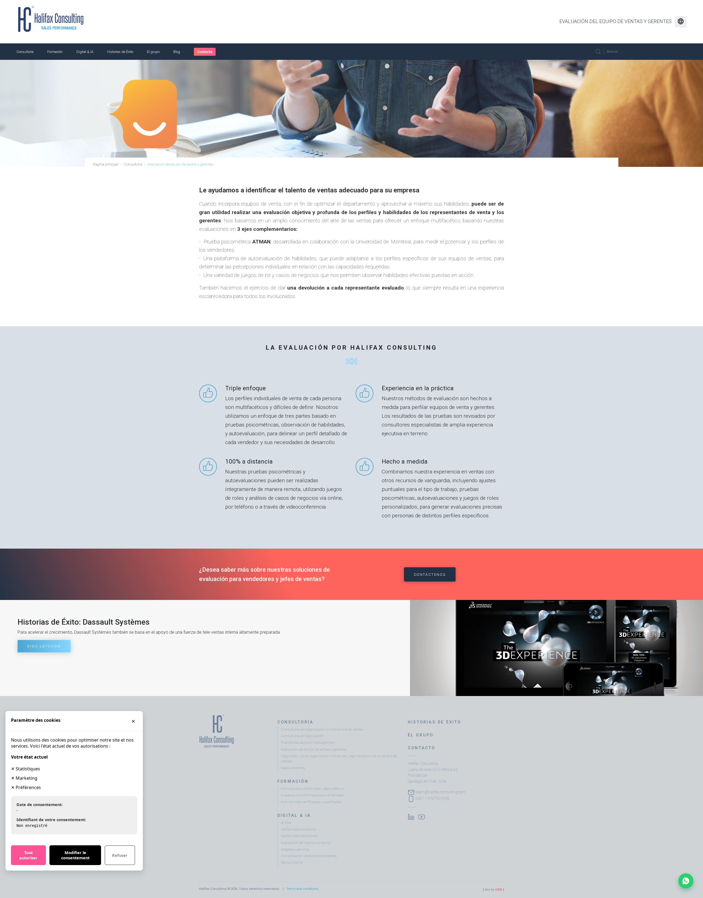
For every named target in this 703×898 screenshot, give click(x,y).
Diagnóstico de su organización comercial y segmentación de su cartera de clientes (339, 758)
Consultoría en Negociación (302, 736)
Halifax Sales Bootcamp (299, 836)
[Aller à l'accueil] (50, 19)
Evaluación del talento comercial (306, 843)
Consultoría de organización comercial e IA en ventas (322, 729)
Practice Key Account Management (308, 742)
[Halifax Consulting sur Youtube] (421, 816)
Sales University (293, 768)
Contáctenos (430, 574)
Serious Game (292, 862)
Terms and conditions (302, 889)
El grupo (153, 52)
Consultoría (25, 52)
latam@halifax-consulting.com (440, 792)
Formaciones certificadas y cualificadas (311, 802)
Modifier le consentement (75, 855)
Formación (55, 52)
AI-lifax (286, 823)
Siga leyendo (44, 646)
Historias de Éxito (120, 52)
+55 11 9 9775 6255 (432, 798)
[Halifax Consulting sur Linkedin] (411, 816)
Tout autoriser (28, 855)
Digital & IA (84, 52)
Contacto (204, 52)
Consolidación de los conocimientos (309, 856)
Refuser (120, 855)
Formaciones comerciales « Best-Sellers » (312, 789)
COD (498, 889)
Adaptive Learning (295, 849)
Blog (176, 52)
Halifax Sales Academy (298, 829)
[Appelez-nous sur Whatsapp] (685, 880)
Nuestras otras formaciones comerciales (312, 795)
